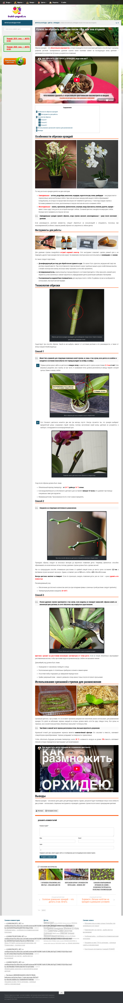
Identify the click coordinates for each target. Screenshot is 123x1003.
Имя (41, 838)
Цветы (50, 23)
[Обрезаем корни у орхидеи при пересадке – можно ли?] (76, 874)
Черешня (71, 933)
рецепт (63, 943)
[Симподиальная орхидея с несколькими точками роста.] (55, 164)
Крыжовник (58, 928)
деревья (54, 940)
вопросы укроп (48, 940)
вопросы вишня (50, 938)
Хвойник (58, 933)
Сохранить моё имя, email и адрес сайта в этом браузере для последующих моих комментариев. (68, 853)
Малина (67, 928)
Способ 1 (43, 120)
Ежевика (59, 925)
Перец (45, 931)
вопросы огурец (76, 938)
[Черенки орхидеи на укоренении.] (55, 700)
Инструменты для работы (48, 114)
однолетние (53, 943)
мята (49, 943)
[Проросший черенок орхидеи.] (97, 700)
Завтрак (63, 925)
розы (66, 943)
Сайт (41, 844)
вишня (54, 935)
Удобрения (48, 933)
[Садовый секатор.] (45, 242)
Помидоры (52, 930)
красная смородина (69, 941)
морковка (46, 943)
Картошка (70, 925)
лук (76, 940)
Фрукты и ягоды (41, 23)
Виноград (49, 922)
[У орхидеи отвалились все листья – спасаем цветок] (51, 874)
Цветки (43, 910)
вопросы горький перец (64, 938)
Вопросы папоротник (67, 923)
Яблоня (47, 935)
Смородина (68, 930)
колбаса (58, 940)
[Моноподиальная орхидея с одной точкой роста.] (97, 164)
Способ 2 (43, 122)
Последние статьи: (52, 810)
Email (79, 838)
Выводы (39, 130)
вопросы (60, 936)
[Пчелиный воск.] (108, 242)
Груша (53, 925)
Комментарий (44, 826)
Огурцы (75, 928)
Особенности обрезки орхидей (47, 112)
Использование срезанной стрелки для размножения (54, 128)
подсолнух (59, 943)
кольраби (62, 940)
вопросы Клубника (70, 936)
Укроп (54, 933)
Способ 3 (43, 125)
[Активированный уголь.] (87, 242)
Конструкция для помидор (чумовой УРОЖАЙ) (100, 949)
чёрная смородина (73, 943)
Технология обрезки (43, 117)
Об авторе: (40, 810)
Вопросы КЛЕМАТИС (58, 923)
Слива (60, 930)
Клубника (48, 927)
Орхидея (56, 23)
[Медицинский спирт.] (66, 242)
